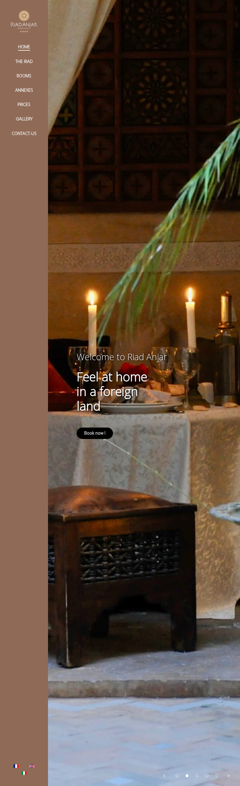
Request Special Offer (105, 433)
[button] (164, 774)
